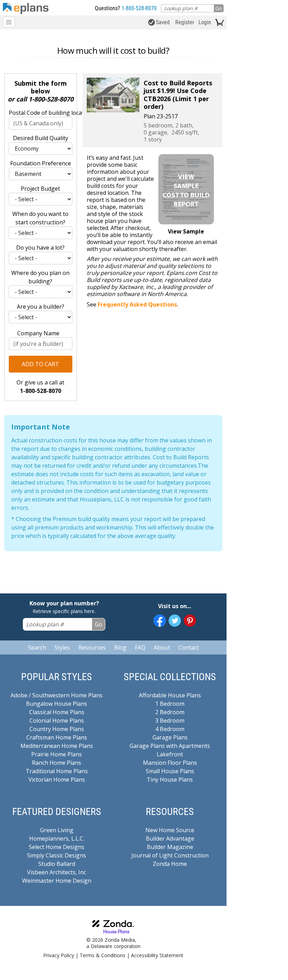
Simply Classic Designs (56, 855)
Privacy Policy (58, 955)
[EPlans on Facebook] (159, 620)
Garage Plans (170, 737)
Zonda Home (170, 864)
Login (204, 22)
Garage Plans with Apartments (170, 746)
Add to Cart (40, 364)
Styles (62, 647)
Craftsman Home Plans (56, 737)
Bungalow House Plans (56, 704)
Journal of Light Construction (170, 855)
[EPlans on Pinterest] (189, 620)
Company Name (38, 333)
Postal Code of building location (40, 113)
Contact (188, 647)
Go (218, 8)
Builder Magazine (170, 847)
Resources (92, 647)
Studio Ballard (56, 864)
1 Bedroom (169, 704)
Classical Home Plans (56, 712)
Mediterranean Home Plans (56, 746)
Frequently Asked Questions (137, 304)
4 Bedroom (169, 729)
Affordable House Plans (170, 695)
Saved (163, 22)
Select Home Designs (56, 847)
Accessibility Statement (157, 955)
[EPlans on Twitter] (174, 620)
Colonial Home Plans (57, 720)
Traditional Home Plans (57, 771)
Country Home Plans (57, 729)
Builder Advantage (170, 838)
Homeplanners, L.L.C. (56, 838)
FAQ (140, 647)
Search (37, 647)
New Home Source (169, 830)
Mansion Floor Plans (170, 763)
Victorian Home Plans (56, 779)
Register (184, 22)
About (162, 647)
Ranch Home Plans (56, 763)
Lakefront (170, 754)
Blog (120, 647)
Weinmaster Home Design (56, 880)
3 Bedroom (169, 720)
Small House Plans (170, 771)
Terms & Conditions (102, 955)
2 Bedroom (169, 712)
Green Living (56, 830)
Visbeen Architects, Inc (56, 872)
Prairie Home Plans (56, 754)
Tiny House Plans (170, 779)
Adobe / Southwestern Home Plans (57, 695)
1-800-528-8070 (139, 8)
